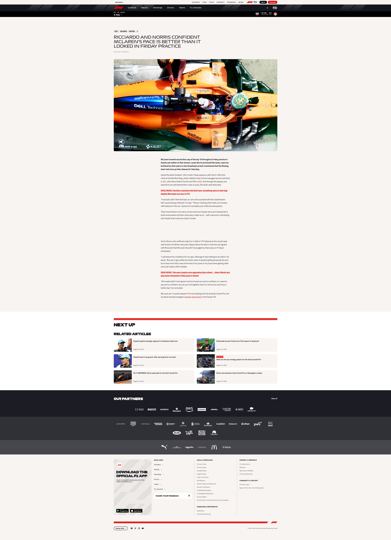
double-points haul (193, 296)
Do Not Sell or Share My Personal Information (213, 500)
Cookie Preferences (204, 514)
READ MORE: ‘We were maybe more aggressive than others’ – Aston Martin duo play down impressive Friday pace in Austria (195, 274)
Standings (157, 7)
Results (144, 7)
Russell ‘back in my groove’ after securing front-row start (154, 357)
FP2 (200, 181)
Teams (182, 7)
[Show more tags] (137, 31)
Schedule (132, 7)
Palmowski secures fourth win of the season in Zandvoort (237, 341)
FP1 (164, 181)
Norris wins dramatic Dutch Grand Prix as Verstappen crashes (239, 373)
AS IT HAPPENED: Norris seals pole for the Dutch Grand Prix (155, 373)
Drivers (170, 7)
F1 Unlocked (195, 7)
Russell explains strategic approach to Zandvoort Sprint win (155, 341)
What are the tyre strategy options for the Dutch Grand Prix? (238, 359)
